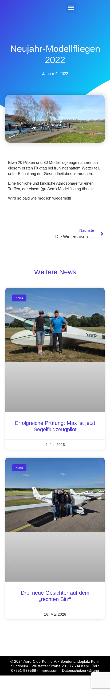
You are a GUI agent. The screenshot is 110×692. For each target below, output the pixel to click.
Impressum (49, 670)
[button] (71, 8)
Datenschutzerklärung (80, 670)
